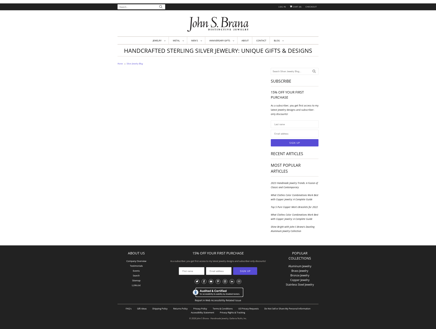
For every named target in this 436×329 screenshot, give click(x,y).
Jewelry (157, 40)
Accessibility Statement (202, 312)
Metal (177, 40)
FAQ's (128, 308)
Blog (277, 40)
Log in (282, 6)
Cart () (296, 6)
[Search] (160, 7)
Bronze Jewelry (299, 275)
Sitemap (136, 280)
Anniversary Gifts (220, 40)
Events (136, 270)
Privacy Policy (200, 308)
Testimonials (136, 265)
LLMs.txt (136, 285)
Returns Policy (180, 308)
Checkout (311, 6)
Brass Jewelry (299, 271)
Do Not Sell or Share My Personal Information (287, 308)
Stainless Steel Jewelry (300, 284)
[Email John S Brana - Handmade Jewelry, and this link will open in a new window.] (239, 281)
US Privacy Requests (248, 308)
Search (136, 275)
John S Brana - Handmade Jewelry (212, 318)
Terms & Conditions (223, 308)
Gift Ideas (142, 308)
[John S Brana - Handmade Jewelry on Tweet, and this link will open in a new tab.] (197, 281)
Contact (261, 40)
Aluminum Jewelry (299, 266)
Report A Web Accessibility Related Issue (218, 300)
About (245, 40)
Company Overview (136, 261)
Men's (195, 40)
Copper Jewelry (299, 280)
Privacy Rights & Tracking (232, 312)
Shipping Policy (160, 308)
